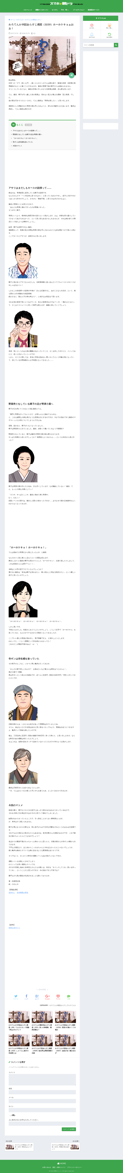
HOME (63, 1163)
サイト (11, 1106)
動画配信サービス (93, 10)
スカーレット (28, 10)
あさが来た (109, 37)
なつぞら (55, 10)
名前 (10, 1088)
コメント (12, 1072)
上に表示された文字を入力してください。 (24, 1120)
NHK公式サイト (14, 928)
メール (11, 1097)
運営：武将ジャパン (58, 1167)
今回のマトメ (17, 146)
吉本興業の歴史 (22, 893)
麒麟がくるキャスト (42, 10)
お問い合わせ (46, 1167)
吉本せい (12, 893)
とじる (28, 125)
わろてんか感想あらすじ (58, 1005)
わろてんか (72, 1005)
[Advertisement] (42, 167)
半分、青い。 (65, 10)
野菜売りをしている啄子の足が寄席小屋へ (27, 134)
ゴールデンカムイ (79, 10)
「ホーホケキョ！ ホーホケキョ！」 (25, 138)
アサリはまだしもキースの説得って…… (26, 130)
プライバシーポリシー (74, 1167)
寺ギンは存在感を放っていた (23, 142)
